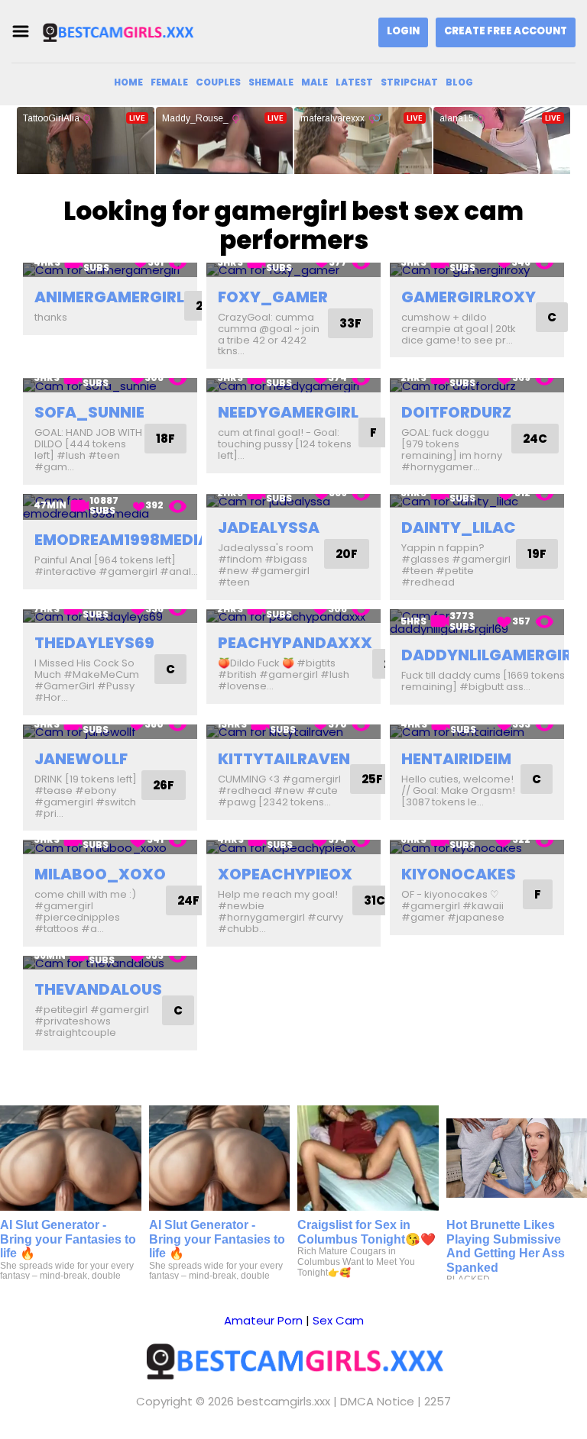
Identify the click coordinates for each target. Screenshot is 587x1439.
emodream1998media (121, 539)
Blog (459, 82)
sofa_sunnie (89, 412)
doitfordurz (456, 412)
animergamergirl (109, 297)
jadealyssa (268, 527)
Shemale (271, 82)
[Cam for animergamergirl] (110, 270)
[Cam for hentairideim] (477, 731)
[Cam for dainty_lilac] (477, 501)
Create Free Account (505, 31)
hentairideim (456, 759)
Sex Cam (338, 1320)
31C (374, 900)
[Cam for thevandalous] (110, 963)
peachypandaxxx (295, 642)
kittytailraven (284, 759)
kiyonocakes (458, 874)
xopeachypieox (285, 874)
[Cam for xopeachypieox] (293, 847)
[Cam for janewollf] (110, 731)
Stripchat (409, 82)
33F (350, 323)
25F (372, 779)
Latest (354, 82)
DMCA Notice (377, 1401)
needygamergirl (288, 412)
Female (169, 82)
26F (163, 785)
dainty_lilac (458, 527)
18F (165, 439)
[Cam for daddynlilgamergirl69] (477, 622)
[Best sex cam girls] (117, 32)
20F (347, 554)
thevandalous (98, 989)
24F (188, 900)
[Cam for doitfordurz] (477, 385)
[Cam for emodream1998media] (110, 507)
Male (314, 82)
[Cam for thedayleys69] (110, 616)
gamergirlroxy (468, 297)
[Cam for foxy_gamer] (293, 270)
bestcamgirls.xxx (283, 1401)
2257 (437, 1401)
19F (536, 554)
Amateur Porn (263, 1320)
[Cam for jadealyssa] (293, 501)
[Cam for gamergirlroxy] (477, 270)
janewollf (81, 759)
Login (403, 31)
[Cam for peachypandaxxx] (293, 616)
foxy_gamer (273, 297)
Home (128, 82)
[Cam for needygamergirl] (293, 385)
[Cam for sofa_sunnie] (110, 385)
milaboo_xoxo (100, 874)
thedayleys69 (94, 642)
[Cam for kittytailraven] (293, 731)
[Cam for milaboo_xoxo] (110, 847)
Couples (218, 82)
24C (535, 439)
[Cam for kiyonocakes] (477, 847)
